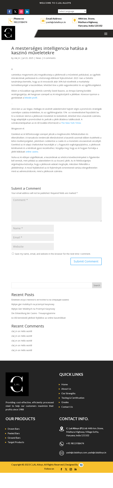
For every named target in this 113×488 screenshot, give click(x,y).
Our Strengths (68, 393)
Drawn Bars (14, 428)
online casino (32, 151)
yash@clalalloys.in (56, 22)
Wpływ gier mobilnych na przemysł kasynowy (32, 304)
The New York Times (71, 122)
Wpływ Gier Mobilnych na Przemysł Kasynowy (33, 308)
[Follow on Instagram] (21, 11)
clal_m (17, 58)
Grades (65, 402)
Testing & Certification (72, 397)
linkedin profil (31, 97)
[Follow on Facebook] (9, 11)
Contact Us (67, 406)
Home (64, 384)
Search (97, 285)
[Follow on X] (15, 11)
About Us (66, 388)
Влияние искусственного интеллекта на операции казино (40, 299)
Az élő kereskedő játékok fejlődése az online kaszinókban (38, 317)
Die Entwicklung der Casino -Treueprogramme (33, 313)
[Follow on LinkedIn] (27, 11)
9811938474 (20, 22)
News (38, 58)
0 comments (50, 58)
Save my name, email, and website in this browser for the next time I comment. (53, 253)
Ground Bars (14, 437)
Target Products (16, 442)
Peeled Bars (14, 433)
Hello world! (26, 331)
